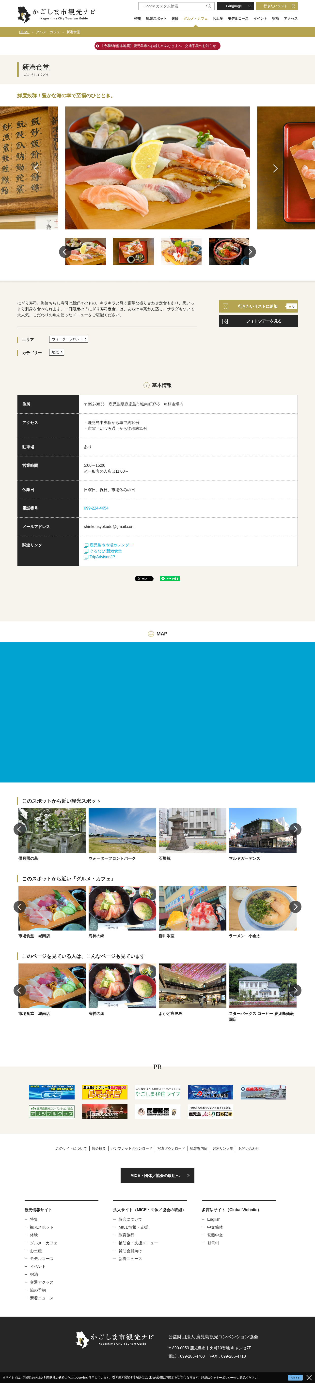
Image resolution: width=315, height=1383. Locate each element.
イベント (260, 18)
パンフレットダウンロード (131, 1148)
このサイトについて (71, 1148)
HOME (24, 32)
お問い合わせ (248, 1148)
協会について (130, 1219)
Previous (38, 168)
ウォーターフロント (67, 339)
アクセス (291, 18)
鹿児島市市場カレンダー (111, 545)
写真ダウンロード (171, 1148)
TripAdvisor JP (102, 557)
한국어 (213, 1243)
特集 (137, 18)
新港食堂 (73, 32)
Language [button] (234, 6)
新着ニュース (42, 1298)
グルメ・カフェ (196, 18)
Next (277, 168)
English (213, 1219)
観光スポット (156, 18)
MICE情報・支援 (133, 1227)
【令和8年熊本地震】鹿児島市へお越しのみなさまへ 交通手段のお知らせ (158, 46)
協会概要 (99, 1148)
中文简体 (215, 1227)
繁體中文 (215, 1235)
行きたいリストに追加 (266, 306)
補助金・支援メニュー (138, 1243)
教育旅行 (126, 1235)
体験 (175, 18)
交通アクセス (42, 1282)
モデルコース (238, 18)
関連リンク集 (223, 1148)
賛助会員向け (130, 1251)
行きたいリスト (276, 6)
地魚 (55, 352)
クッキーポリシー (222, 1377)
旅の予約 (38, 1290)
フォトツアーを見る (264, 321)
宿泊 (275, 18)
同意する (295, 1377)
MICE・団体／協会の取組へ (155, 1175)
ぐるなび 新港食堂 (106, 551)
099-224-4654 (96, 508)
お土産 (218, 18)
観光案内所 (198, 1148)
